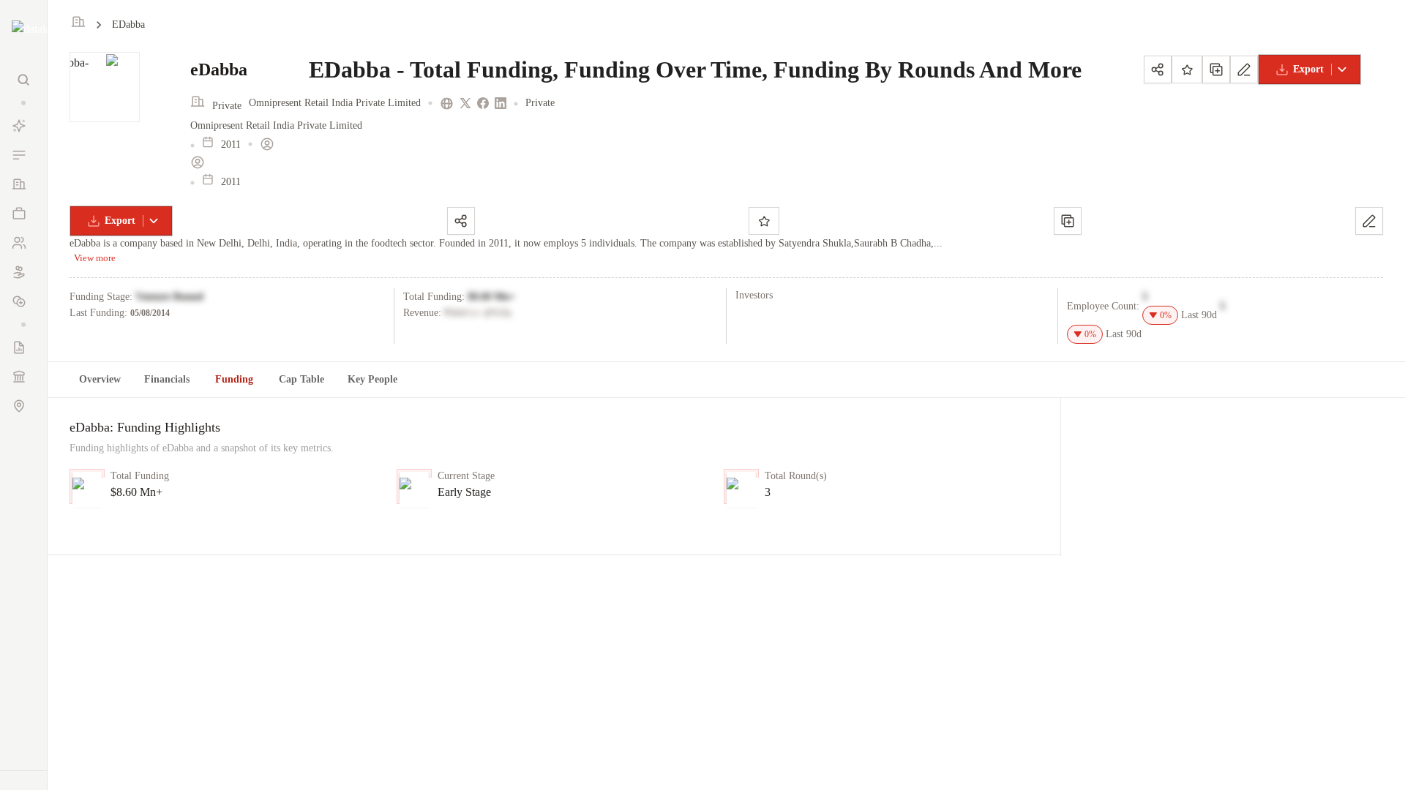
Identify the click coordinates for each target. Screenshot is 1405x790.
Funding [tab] (234, 379)
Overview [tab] (100, 379)
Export (1308, 69)
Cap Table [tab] (301, 379)
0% (1166, 315)
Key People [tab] (372, 379)
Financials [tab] (167, 379)
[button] (23, 102)
